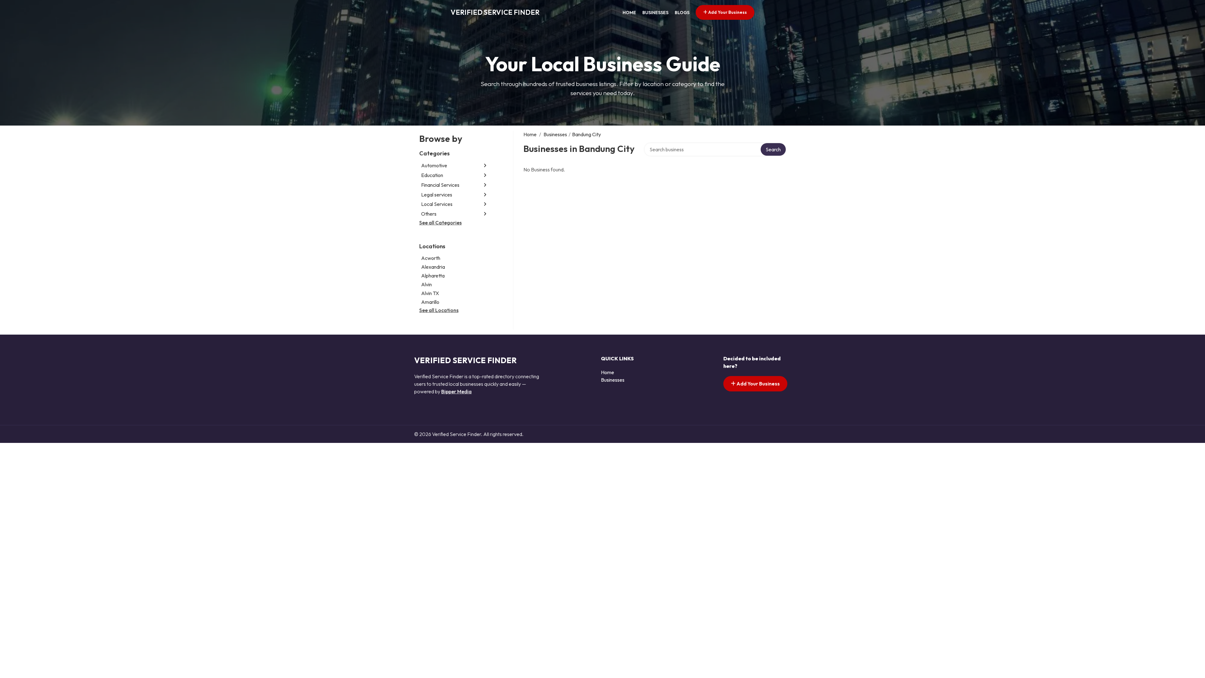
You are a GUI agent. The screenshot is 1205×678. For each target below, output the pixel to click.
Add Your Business (727, 12)
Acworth (430, 258)
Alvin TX (430, 293)
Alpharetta (433, 275)
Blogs (682, 12)
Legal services (436, 194)
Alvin (426, 284)
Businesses (655, 12)
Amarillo (430, 302)
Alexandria (433, 267)
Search (773, 149)
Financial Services (440, 185)
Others (428, 214)
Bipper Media (456, 391)
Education (432, 175)
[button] (485, 165)
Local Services (437, 204)
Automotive (434, 165)
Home (629, 12)
